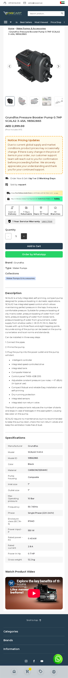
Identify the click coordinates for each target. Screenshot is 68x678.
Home (11, 28)
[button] (58, 66)
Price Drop (54, 22)
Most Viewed (40, 22)
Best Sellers (25, 22)
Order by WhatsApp (34, 254)
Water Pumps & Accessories (31, 28)
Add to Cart (34, 246)
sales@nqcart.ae (35, 3)
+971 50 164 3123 (14, 3)
